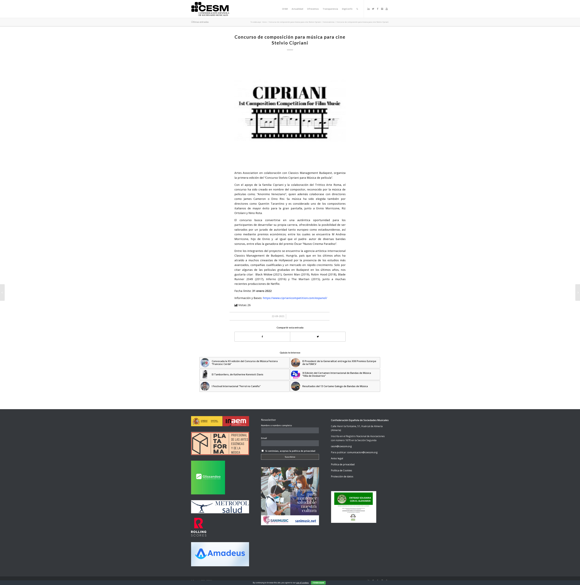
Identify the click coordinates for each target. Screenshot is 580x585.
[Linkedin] (368, 8)
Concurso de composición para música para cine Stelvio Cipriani (295, 22)
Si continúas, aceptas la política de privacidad (290, 450)
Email (264, 438)
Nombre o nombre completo (276, 425)
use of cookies (302, 582)
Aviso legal (337, 458)
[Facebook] (377, 8)
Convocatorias (328, 22)
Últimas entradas (200, 21)
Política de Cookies (341, 470)
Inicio (264, 22)
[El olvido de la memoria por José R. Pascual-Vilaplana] (2, 292)
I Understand (318, 583)
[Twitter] (373, 8)
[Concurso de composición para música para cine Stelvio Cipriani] (290, 111)
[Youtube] (386, 8)
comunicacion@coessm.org (362, 452)
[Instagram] (382, 8)
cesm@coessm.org (341, 446)
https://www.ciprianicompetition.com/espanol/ (295, 298)
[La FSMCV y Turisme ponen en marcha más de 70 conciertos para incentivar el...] (577, 292)
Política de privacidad (342, 464)
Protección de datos (342, 476)
